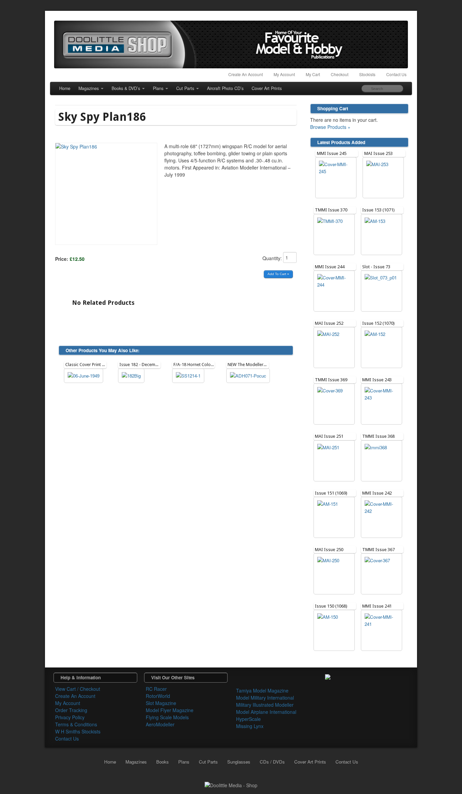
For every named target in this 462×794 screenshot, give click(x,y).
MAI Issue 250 (329, 549)
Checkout (339, 74)
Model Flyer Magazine (169, 710)
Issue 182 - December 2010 (145, 364)
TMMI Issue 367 (378, 549)
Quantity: (272, 258)
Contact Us (396, 74)
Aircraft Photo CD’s (225, 88)
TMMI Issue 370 (331, 209)
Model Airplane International (266, 711)
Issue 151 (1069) (331, 493)
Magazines (88, 88)
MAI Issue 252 (329, 323)
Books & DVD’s (126, 88)
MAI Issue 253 (378, 153)
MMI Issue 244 (329, 266)
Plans (158, 88)
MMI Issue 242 (377, 493)
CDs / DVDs (272, 761)
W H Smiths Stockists (77, 731)
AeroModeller (160, 724)
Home (64, 88)
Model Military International (265, 697)
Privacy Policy (70, 717)
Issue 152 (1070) (378, 323)
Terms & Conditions (76, 724)
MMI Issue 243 (377, 379)
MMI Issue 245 (331, 153)
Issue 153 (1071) (378, 209)
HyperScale (248, 719)
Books (162, 761)
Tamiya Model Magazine (262, 690)
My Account (284, 74)
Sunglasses (238, 761)
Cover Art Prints (267, 88)
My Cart (313, 74)
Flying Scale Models (167, 717)
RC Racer (156, 688)
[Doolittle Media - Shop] (231, 784)
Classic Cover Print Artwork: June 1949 (101, 364)
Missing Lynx (249, 726)
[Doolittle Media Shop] (231, 44)
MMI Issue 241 (377, 606)
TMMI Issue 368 (378, 436)
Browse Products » (330, 126)
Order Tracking (71, 710)
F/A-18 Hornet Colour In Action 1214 (209, 364)
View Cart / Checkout (77, 688)
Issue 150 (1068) (331, 606)
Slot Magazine (161, 703)
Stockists (367, 74)
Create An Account (245, 74)
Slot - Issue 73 (376, 266)
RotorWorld (158, 696)
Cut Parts (185, 88)
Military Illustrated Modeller (265, 704)
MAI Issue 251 (329, 436)
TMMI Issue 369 (331, 379)
